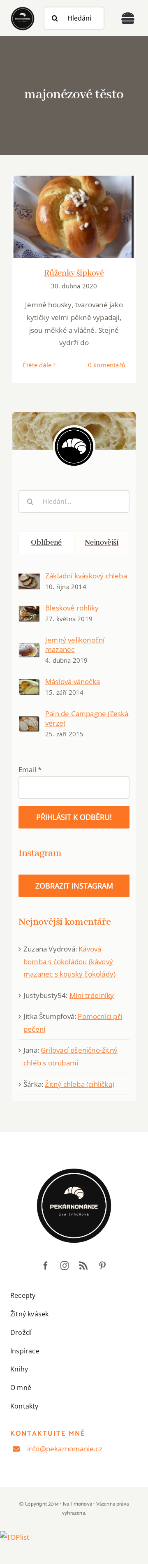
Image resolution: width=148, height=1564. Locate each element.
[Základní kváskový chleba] (29, 579)
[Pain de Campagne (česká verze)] (29, 721)
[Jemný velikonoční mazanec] (29, 649)
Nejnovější (101, 543)
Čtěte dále (37, 365)
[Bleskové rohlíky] (29, 611)
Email (30, 769)
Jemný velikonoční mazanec (74, 644)
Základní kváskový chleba (86, 575)
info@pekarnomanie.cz (64, 1448)
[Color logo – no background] (22, 8)
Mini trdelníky (91, 995)
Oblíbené (46, 543)
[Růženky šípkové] (74, 217)
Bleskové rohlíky (72, 608)
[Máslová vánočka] (29, 684)
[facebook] (45, 1265)
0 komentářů (106, 365)
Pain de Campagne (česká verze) (87, 718)
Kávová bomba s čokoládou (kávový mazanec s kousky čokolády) (69, 961)
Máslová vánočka (72, 681)
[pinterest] (102, 1265)
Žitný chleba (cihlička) (79, 1084)
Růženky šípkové (74, 273)
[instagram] (64, 1265)
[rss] (83, 1265)
